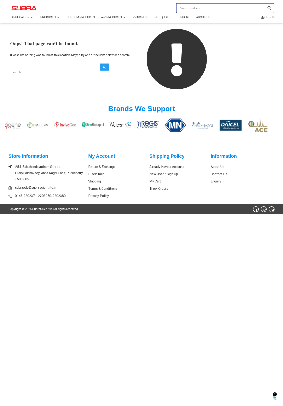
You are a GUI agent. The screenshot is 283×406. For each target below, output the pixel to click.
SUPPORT (183, 17)
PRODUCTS (48, 17)
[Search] (104, 67)
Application (20, 17)
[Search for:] (55, 72)
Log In (270, 17)
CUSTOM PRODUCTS (81, 17)
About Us (203, 17)
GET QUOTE (163, 17)
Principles (140, 17)
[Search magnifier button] (269, 8)
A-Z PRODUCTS (111, 17)
